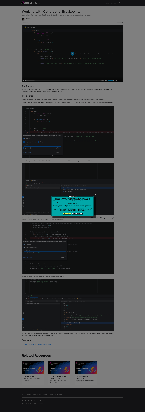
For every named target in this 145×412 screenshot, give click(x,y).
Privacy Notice (69, 208)
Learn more (75, 203)
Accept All (66, 213)
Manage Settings (77, 213)
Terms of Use (81, 208)
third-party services (61, 209)
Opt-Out (83, 210)
